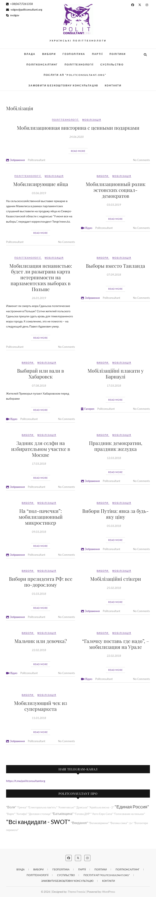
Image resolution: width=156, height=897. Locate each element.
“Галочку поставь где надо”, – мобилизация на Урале (115, 644)
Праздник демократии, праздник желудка (115, 446)
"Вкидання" (79, 823)
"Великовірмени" (99, 823)
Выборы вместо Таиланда (115, 265)
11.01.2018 (39, 718)
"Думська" (82, 807)
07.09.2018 (114, 274)
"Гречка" (22, 807)
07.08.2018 (39, 385)
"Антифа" (21, 813)
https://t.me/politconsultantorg (25, 781)
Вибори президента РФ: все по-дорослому (40, 581)
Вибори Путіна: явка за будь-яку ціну (115, 514)
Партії (97, 53)
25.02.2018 (114, 587)
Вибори (49, 53)
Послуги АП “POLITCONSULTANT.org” (75, 74)
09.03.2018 (39, 531)
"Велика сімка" (119, 823)
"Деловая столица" (39, 813)
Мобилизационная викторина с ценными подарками (78, 127)
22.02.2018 (39, 650)
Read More (78, 151)
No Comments (141, 160)
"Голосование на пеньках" (129, 813)
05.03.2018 (114, 525)
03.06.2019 (39, 193)
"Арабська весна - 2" (101, 807)
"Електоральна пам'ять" (42, 807)
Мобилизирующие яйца (40, 184)
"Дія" (130, 823)
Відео (88, 227)
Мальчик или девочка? (40, 641)
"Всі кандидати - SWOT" (38, 821)
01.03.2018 (39, 593)
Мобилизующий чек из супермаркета (40, 706)
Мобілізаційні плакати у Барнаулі (116, 373)
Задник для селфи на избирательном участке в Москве (40, 449)
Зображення (17, 160)
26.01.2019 (39, 298)
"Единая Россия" (132, 806)
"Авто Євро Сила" (102, 813)
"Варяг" (10, 813)
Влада (30, 53)
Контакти (113, 85)
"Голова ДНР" (82, 813)
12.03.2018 (114, 458)
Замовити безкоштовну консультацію (63, 85)
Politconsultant (36, 160)
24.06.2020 (76, 136)
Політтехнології (79, 64)
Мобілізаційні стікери (115, 578)
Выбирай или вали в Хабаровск (40, 373)
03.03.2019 (114, 204)
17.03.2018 (114, 385)
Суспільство (112, 64)
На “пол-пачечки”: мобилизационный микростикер (41, 517)
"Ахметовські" (66, 807)
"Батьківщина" (63, 813)
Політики (117, 53)
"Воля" (11, 807)
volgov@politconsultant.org (26, 9)
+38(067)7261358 (21, 3)
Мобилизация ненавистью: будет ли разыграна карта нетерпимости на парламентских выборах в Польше (40, 277)
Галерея (89, 408)
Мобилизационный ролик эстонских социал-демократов (115, 190)
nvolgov (14, 15)
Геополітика (74, 53)
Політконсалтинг (42, 64)
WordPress (108, 891)
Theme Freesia (76, 891)
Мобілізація (91, 119)
